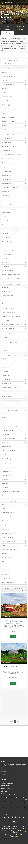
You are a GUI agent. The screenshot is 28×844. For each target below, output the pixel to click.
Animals (4, 553)
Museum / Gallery (7, 220)
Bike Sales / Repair (7, 291)
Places (2, 781)
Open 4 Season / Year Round (9, 187)
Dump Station (6, 167)
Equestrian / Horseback (8, 76)
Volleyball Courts (6, 516)
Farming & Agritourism (13, 355)
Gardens (5, 545)
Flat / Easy (5, 418)
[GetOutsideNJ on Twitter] (8, 817)
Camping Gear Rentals (8, 299)
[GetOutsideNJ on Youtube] (19, 817)
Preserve (4, 258)
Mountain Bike (6, 100)
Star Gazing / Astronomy (8, 121)
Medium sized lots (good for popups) (11, 154)
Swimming (5, 125)
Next (18, 721)
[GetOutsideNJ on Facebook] (4, 817)
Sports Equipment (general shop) (10, 324)
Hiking (4, 88)
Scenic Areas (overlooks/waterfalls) (11, 278)
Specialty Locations (14, 333)
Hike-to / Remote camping (9, 146)
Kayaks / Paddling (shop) (8, 312)
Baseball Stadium (7, 212)
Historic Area (6, 246)
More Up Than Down (8, 430)
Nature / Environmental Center (10, 549)
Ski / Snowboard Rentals (8, 328)
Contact (3, 774)
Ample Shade (6, 471)
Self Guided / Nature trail (8, 450)
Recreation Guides (5, 788)
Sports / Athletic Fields (8, 512)
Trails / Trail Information (14, 410)
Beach (4, 525)
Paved (4, 495)
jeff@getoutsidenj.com (17, 794)
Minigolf (4, 216)
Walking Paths (6, 463)
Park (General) (6, 254)
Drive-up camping (7, 138)
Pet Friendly (5, 195)
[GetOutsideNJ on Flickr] (16, 817)
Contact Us (15, 828)
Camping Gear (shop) (7, 295)
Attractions (13, 209)
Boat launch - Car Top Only (9, 533)
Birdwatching (6, 72)
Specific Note (6, 483)
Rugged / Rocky (6, 446)
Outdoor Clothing (7, 320)
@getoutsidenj (20, 797)
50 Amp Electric (6, 171)
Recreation (5, 266)
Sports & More (14, 342)
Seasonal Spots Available (8, 158)
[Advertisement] (14, 703)
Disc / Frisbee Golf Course (9, 541)
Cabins (4, 199)
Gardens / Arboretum (8, 242)
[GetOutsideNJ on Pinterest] (12, 817)
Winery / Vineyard (7, 405)
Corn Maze (5, 367)
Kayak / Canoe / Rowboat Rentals (11, 316)
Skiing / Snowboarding (8, 117)
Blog (2, 776)
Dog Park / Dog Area (7, 537)
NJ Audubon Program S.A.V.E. (10, 387)
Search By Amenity (13, 501)
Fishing (4, 80)
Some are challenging (7, 459)
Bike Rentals (5, 287)
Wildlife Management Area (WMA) (11, 274)
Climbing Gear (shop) (7, 304)
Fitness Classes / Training (8, 84)
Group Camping (6, 142)
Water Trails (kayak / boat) (9, 467)
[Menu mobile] (25, 2)
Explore (3, 786)
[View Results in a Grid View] (25, 590)
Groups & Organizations (7, 783)
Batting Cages (6, 504)
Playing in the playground (9, 109)
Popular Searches (13, 60)
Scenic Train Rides (7, 396)
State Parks (5, 237)
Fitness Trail (5, 442)
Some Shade (6, 475)
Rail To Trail (5, 262)
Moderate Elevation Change (10, 426)
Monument (5, 570)
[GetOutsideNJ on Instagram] (23, 817)
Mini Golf (5, 508)
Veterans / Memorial (7, 270)
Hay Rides (5, 371)
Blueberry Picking (7, 363)
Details (13, 636)
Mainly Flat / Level (8, 422)
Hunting (4, 92)
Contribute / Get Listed (6, 773)
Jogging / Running (7, 96)
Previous (11, 721)
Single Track (5, 454)
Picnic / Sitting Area (7, 557)
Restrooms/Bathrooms (8, 521)
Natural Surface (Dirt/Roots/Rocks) (11, 491)
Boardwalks (5, 434)
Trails (4, 413)
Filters (6, 54)
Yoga (4, 129)
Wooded (5, 479)
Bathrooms (5, 191)
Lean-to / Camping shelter (9, 204)
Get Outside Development (16, 835)
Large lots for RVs (7, 150)
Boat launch (5, 529)
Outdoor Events (5, 785)
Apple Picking (6, 359)
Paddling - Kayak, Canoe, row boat (11, 105)
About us (3, 771)
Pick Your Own (6, 375)
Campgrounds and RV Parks (14, 134)
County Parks (6, 233)
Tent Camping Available (8, 163)
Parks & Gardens (13, 230)
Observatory (5, 225)
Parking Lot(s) (6, 578)
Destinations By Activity (14, 68)
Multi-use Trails (6, 183)
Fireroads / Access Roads (8, 438)
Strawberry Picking (7, 383)
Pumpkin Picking (6, 379)
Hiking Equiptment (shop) (9, 308)
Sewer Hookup (6, 175)
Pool (3, 566)
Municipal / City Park (8, 250)
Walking (5, 113)
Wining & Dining (13, 401)
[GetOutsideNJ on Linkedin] (14, 821)
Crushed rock (6, 487)
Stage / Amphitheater (8, 582)
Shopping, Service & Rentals (14, 284)
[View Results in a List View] (22, 590)
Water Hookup (6, 179)
